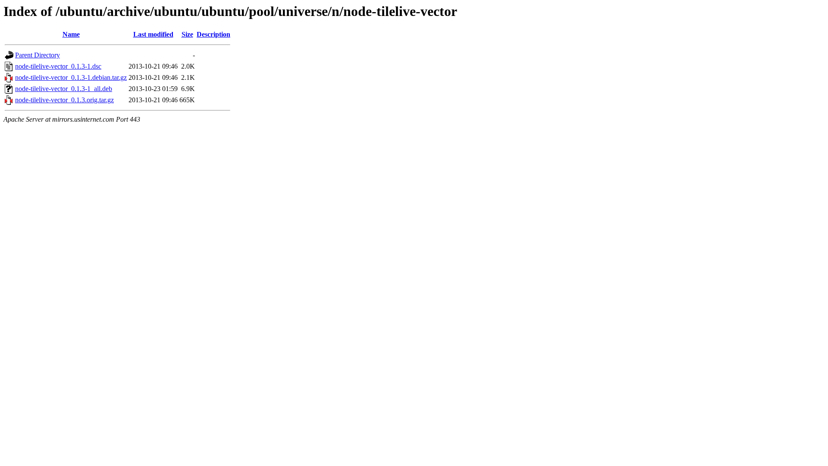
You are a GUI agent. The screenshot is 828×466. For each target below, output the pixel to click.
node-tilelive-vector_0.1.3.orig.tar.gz (64, 100)
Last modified (153, 34)
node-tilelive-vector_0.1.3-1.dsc (58, 66)
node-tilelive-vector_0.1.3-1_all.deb (63, 88)
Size (187, 34)
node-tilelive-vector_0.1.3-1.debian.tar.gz (71, 77)
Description (213, 34)
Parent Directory (37, 55)
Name (71, 34)
